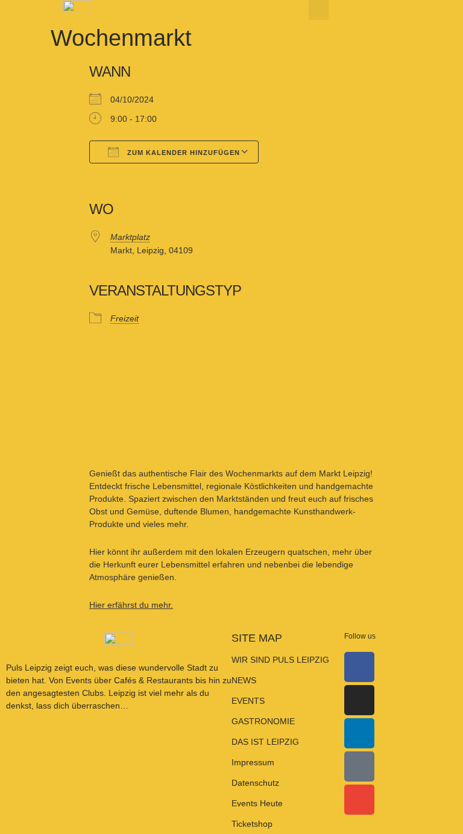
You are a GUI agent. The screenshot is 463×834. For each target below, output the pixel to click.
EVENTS (248, 701)
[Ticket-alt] (359, 766)
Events (80, 680)
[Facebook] (359, 667)
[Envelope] (359, 800)
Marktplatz (130, 237)
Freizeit (124, 318)
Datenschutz (255, 783)
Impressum (253, 762)
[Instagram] (359, 700)
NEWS (244, 680)
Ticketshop (252, 824)
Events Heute (257, 803)
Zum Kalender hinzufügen (182, 152)
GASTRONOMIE (263, 721)
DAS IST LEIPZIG (265, 742)
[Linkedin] (359, 733)
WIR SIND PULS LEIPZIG (280, 660)
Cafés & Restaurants (153, 680)
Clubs (93, 693)
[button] (319, 10)
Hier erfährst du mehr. (131, 605)
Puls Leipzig (29, 667)
